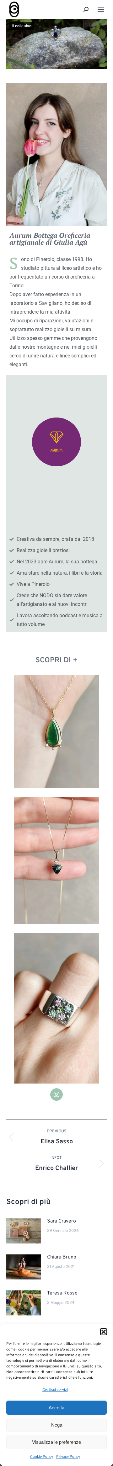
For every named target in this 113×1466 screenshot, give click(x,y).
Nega (56, 1425)
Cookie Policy (41, 1456)
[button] (103, 1332)
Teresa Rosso (62, 1293)
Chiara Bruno (61, 1257)
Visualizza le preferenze (56, 1442)
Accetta (56, 1407)
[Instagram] (56, 1094)
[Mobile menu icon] (101, 9)
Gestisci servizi (55, 1389)
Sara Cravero (61, 1221)
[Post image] (23, 1230)
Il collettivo (21, 26)
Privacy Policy (68, 1456)
